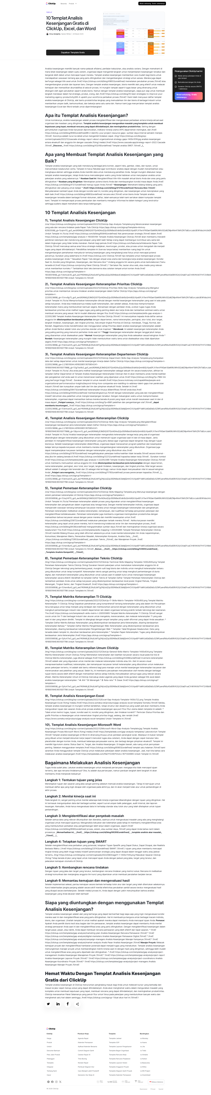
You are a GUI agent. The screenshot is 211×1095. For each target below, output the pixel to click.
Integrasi (50, 1067)
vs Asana (143, 1042)
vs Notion (143, 1059)
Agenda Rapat (83, 1038)
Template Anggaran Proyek (119, 1067)
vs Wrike (143, 1067)
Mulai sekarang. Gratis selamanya (152, 3)
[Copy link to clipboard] (77, 1004)
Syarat (161, 1089)
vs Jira (142, 1046)
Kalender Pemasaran (85, 1042)
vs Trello (143, 1050)
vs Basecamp (145, 1063)
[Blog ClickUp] (50, 3)
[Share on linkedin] (58, 1004)
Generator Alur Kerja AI (86, 1075)
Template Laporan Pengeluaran (120, 1046)
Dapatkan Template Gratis (73, 52)
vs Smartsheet (145, 1075)
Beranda (64, 4)
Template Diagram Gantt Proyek (120, 1071)
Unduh (49, 1046)
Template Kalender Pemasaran (120, 1075)
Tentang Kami (52, 1071)
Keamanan (143, 1089)
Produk (49, 1042)
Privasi (153, 1089)
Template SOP (114, 1042)
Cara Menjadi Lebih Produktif (88, 1071)
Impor (49, 1075)
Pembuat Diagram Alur (86, 1067)
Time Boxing (82, 1059)
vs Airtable (144, 1055)
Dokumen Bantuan (53, 1050)
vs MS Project (145, 1071)
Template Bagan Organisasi (119, 1050)
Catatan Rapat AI (84, 1055)
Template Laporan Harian (118, 1063)
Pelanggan (51, 1059)
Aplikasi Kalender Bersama (87, 1046)
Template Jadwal (115, 1038)
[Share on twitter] (48, 1004)
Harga (49, 1038)
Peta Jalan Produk (53, 1055)
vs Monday (144, 1038)
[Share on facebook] (67, 1004)
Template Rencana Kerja (117, 1055)
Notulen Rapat (83, 1063)
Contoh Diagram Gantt (86, 1050)
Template (50, 1063)
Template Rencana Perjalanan (119, 1059)
